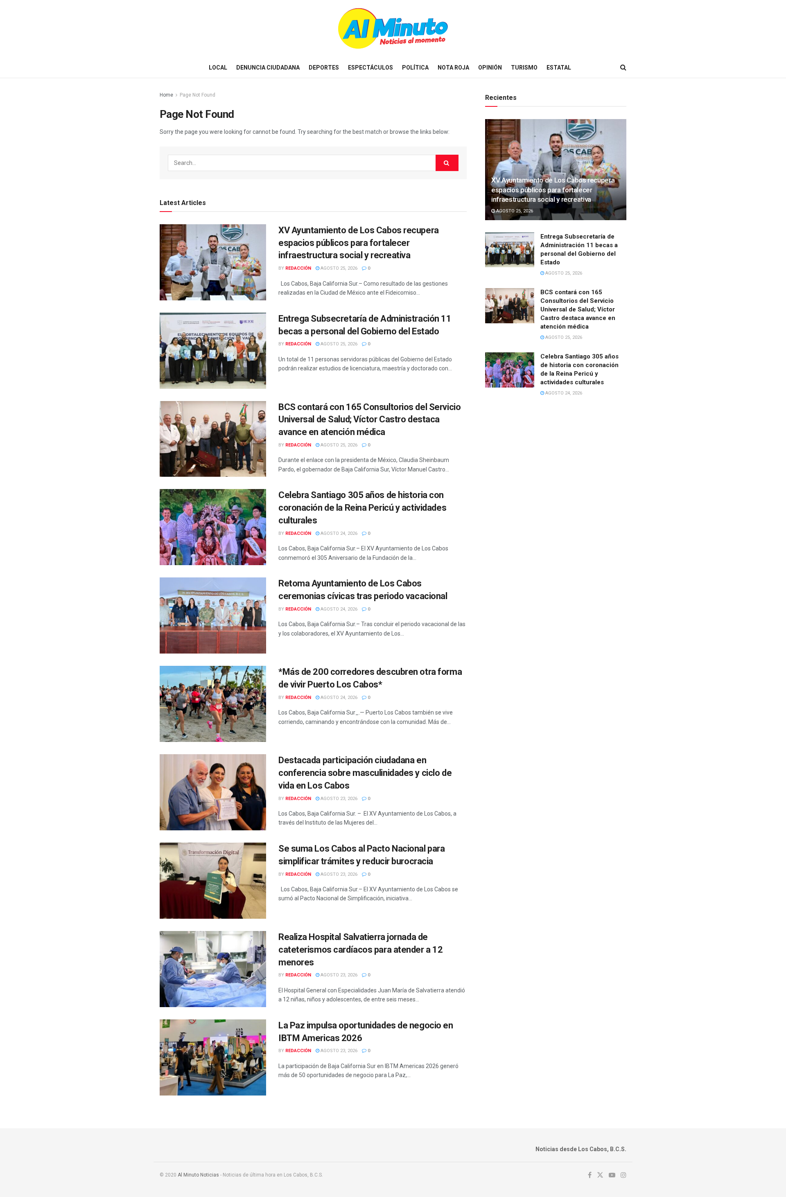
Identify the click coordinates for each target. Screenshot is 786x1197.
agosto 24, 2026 (338, 533)
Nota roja (453, 67)
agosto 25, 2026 (338, 268)
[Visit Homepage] (393, 28)
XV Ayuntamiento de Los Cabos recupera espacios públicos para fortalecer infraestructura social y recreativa (358, 243)
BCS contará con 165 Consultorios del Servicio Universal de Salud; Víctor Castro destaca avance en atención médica (369, 419)
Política (415, 67)
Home (166, 95)
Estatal (559, 67)
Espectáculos (370, 67)
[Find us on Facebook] (590, 1175)
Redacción (298, 268)
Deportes (324, 67)
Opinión (490, 67)
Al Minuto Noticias (198, 1175)
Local (218, 67)
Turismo (524, 67)
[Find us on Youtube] (612, 1175)
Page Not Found (197, 95)
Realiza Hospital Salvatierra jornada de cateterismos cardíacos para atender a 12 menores (360, 949)
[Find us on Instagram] (623, 1175)
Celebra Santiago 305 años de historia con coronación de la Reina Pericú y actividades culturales (362, 507)
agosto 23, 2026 (338, 798)
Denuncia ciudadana (268, 67)
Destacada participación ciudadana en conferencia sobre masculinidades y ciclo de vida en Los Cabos (365, 773)
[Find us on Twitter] (600, 1175)
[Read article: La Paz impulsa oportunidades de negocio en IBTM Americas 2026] (213, 1057)
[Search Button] (623, 67)
